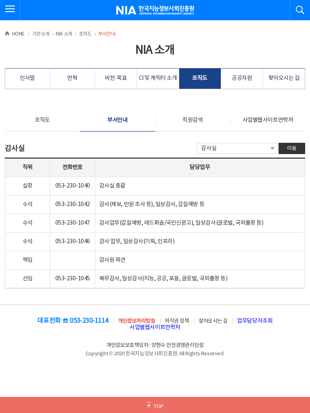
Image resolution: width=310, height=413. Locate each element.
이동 (292, 149)
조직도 (199, 78)
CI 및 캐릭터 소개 (158, 78)
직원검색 (192, 120)
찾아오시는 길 (284, 78)
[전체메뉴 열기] (10, 10)
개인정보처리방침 (136, 321)
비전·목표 (116, 78)
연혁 (72, 78)
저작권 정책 (177, 321)
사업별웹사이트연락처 (268, 120)
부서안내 (117, 120)
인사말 (27, 78)
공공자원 (242, 78)
